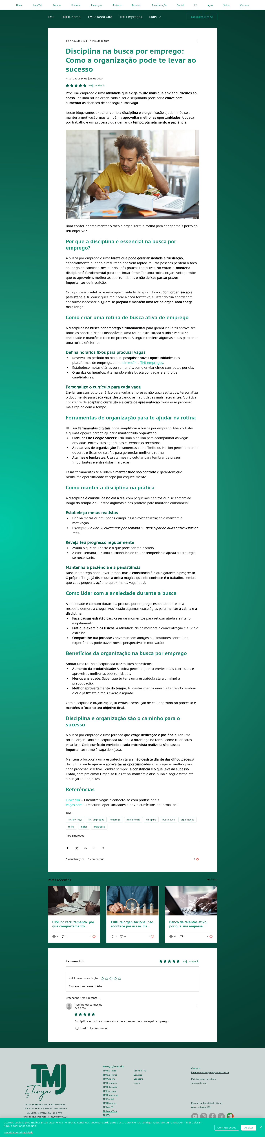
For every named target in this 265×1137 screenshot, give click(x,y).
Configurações (226, 1127)
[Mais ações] (197, 41)
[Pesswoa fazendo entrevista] (74, 900)
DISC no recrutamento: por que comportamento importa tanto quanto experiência (73, 924)
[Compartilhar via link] (94, 848)
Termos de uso (199, 1083)
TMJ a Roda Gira (100, 17)
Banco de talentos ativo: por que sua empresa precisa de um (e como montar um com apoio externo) (188, 924)
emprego (115, 819)
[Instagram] (203, 1116)
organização (187, 819)
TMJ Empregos (130, 17)
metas (84, 826)
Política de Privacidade (18, 1132)
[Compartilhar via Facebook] (67, 848)
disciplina (151, 819)
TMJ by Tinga (75, 819)
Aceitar (248, 1127)
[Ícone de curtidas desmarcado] (76, 1028)
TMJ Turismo (70, 17)
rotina (71, 826)
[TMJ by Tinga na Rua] (194, 1116)
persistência (133, 819)
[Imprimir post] (103, 848)
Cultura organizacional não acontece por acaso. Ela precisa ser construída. (132, 924)
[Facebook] (212, 1116)
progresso (99, 826)
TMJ (51, 17)
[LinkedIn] (221, 1116)
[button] (138, 1078)
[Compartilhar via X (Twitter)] (76, 848)
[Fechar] (261, 1127)
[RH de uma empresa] (133, 900)
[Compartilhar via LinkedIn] (85, 848)
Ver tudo (212, 879)
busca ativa (168, 819)
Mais (153, 17)
